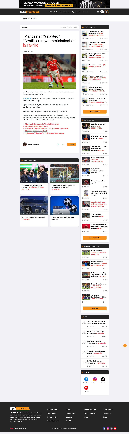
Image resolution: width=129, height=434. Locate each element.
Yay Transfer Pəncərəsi (29, 18)
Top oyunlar (51, 413)
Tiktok (103, 383)
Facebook (86, 383)
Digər (86, 417)
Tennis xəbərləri (90, 413)
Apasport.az (27, 98)
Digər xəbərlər (76, 12)
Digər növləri (70, 413)
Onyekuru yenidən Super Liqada (36, 126)
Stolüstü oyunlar (53, 421)
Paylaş (71, 144)
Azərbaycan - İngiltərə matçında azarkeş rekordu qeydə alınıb (46, 128)
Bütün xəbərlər (53, 12)
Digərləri (95, 308)
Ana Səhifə (63, 27)
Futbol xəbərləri (65, 12)
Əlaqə (105, 417)
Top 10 (68, 421)
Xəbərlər (70, 27)
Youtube (86, 391)
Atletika (68, 409)
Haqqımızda (107, 413)
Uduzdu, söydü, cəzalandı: (42, 124)
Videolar (85, 12)
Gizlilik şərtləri (108, 409)
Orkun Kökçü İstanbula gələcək (36, 131)
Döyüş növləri (52, 417)
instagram (94, 383)
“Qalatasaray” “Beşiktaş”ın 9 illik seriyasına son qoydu (44, 133)
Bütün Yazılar (95, 111)
